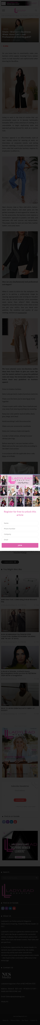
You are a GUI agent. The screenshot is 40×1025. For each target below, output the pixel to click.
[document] (20, 512)
